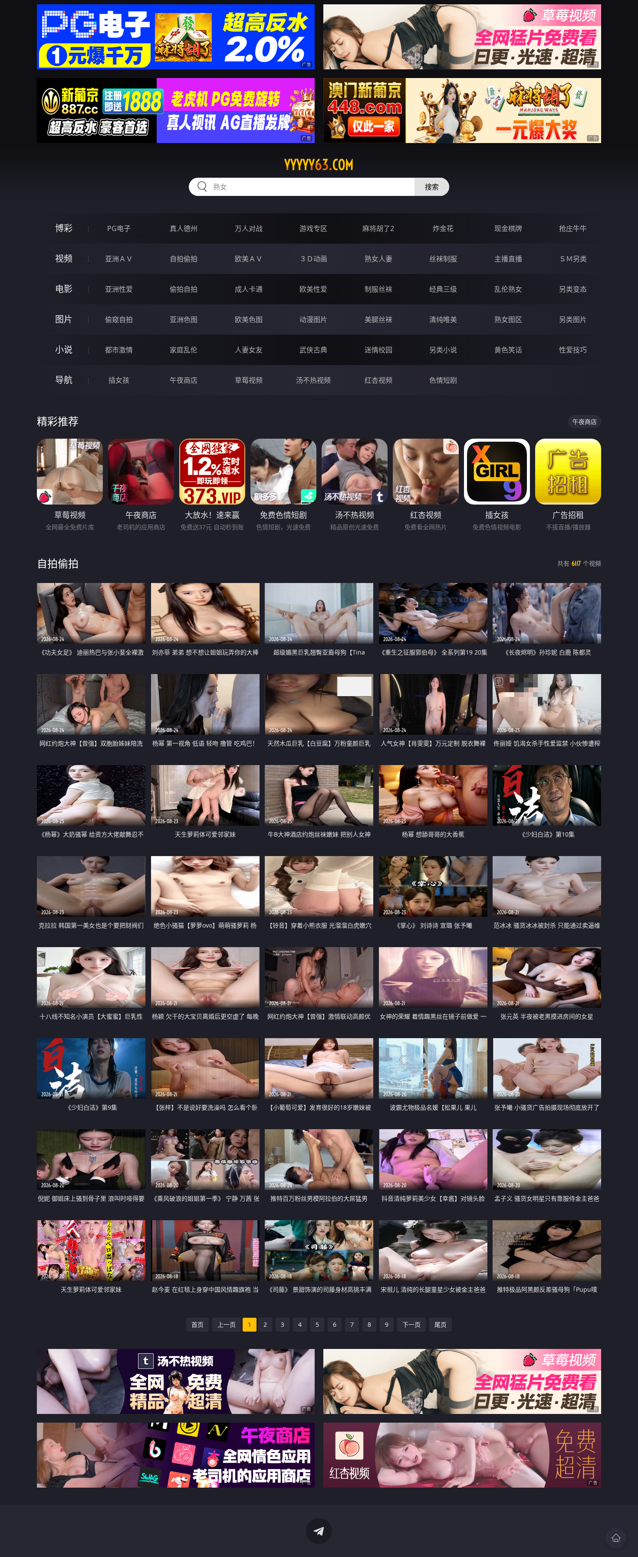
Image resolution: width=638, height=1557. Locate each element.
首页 (197, 1324)
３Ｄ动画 (313, 259)
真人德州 (183, 228)
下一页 (411, 1324)
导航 (63, 380)
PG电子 (119, 228)
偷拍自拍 (183, 289)
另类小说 (443, 350)
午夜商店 (183, 380)
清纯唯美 (443, 319)
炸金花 (443, 228)
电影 (63, 289)
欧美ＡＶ (249, 259)
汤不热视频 (313, 380)
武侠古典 (313, 350)
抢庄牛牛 (573, 228)
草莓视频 (249, 380)
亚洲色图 (183, 319)
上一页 (226, 1324)
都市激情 (119, 350)
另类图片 (573, 319)
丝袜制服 (443, 259)
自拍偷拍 (183, 259)
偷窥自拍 (119, 319)
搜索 (432, 187)
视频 (63, 258)
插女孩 (119, 380)
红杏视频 (378, 380)
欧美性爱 (313, 289)
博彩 (63, 228)
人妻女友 (249, 350)
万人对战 (249, 228)
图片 (63, 319)
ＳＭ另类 (573, 259)
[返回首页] (615, 1538)
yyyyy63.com (319, 164)
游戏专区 (313, 228)
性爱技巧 (573, 350)
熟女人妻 (378, 259)
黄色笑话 (508, 350)
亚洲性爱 (119, 289)
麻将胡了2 (378, 228)
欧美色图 (249, 319)
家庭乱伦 (183, 350)
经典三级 (443, 289)
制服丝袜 (378, 289)
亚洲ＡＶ (119, 259)
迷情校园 (378, 350)
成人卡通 (249, 289)
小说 (63, 349)
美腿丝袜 (378, 319)
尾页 (440, 1324)
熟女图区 (508, 319)
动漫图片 (313, 319)
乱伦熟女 (508, 289)
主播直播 (508, 259)
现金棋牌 (508, 228)
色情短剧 (443, 380)
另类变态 (573, 289)
